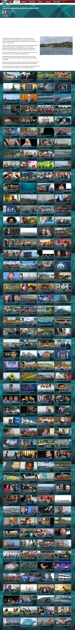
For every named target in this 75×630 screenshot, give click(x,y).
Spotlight (56, 2)
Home (10, 2)
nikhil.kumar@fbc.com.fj (11, 12)
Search (23, 3)
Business (32, 2)
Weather (18, 3)
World (40, 2)
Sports (23, 2)
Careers (48, 2)
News (17, 2)
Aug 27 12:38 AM (12, 3)
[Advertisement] (37, 26)
